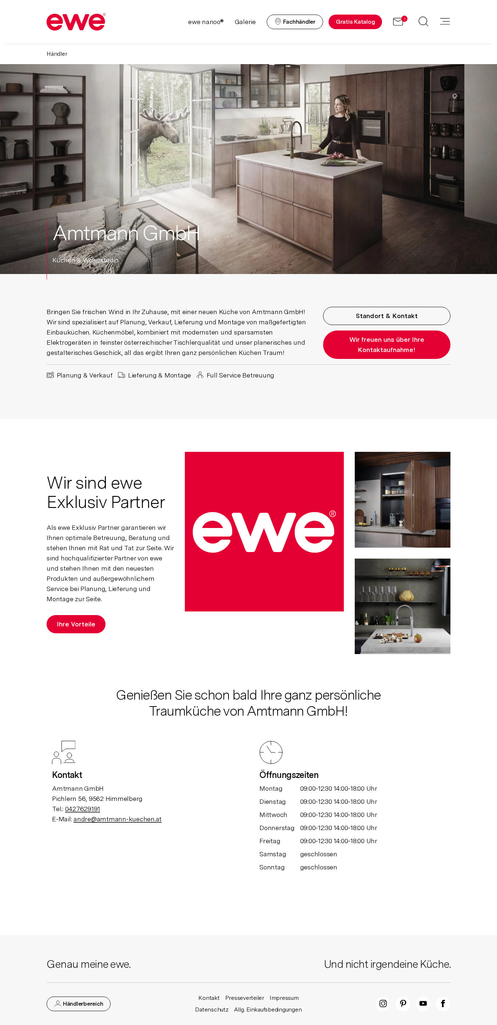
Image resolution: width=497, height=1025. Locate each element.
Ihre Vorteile (76, 624)
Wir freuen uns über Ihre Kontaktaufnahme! (386, 344)
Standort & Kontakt (387, 316)
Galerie (245, 22)
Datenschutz (211, 1009)
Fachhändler (298, 21)
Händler (57, 53)
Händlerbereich (82, 1003)
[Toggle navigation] (445, 21)
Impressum (284, 997)
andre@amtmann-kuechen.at (117, 819)
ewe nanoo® (206, 22)
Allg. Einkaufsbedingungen (268, 1009)
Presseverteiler (244, 997)
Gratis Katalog (355, 21)
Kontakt (208, 997)
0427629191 (82, 809)
